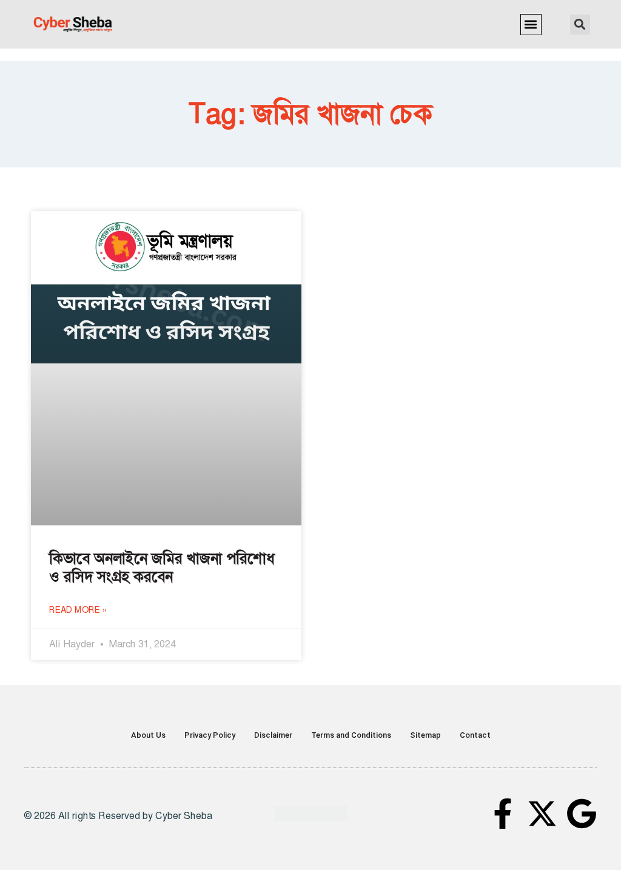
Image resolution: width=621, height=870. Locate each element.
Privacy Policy (209, 735)
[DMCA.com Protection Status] (310, 817)
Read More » (78, 609)
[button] (531, 24)
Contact (475, 735)
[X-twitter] (542, 813)
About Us (148, 735)
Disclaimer (273, 735)
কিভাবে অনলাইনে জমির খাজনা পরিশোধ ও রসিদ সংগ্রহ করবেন (161, 568)
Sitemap (425, 735)
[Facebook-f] (503, 813)
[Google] (581, 813)
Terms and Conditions (351, 735)
